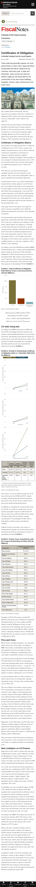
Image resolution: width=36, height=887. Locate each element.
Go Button (33, 13)
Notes (14, 29)
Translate (7, 47)
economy (11, 21)
